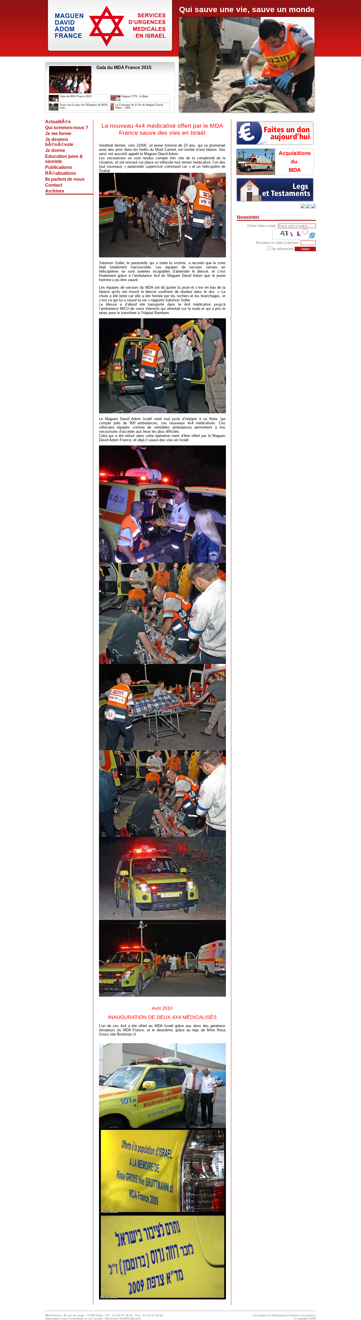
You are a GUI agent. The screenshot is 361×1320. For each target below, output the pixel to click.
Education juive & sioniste (64, 159)
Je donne (55, 150)
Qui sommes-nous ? (66, 127)
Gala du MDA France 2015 (75, 96)
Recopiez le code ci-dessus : (278, 243)
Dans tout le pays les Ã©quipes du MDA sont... (83, 106)
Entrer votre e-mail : (262, 226)
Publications (58, 167)
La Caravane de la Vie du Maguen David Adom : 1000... (139, 106)
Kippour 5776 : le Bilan (135, 96)
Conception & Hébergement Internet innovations (284, 1315)
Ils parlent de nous (65, 179)
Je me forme (58, 133)
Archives (54, 191)
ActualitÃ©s (58, 121)
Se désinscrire (283, 249)
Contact (53, 185)
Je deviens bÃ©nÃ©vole (59, 142)
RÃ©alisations (60, 173)
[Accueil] (110, 52)
